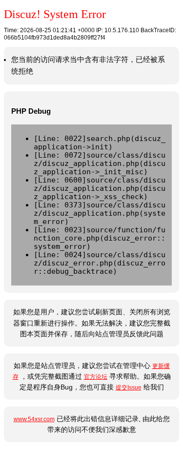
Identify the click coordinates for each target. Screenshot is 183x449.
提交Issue (129, 387)
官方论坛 (95, 376)
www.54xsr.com (34, 419)
